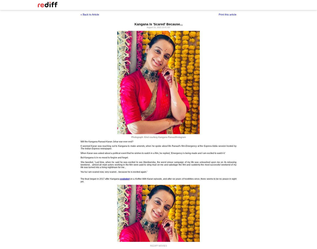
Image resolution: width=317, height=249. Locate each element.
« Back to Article (90, 14)
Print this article (227, 14)
